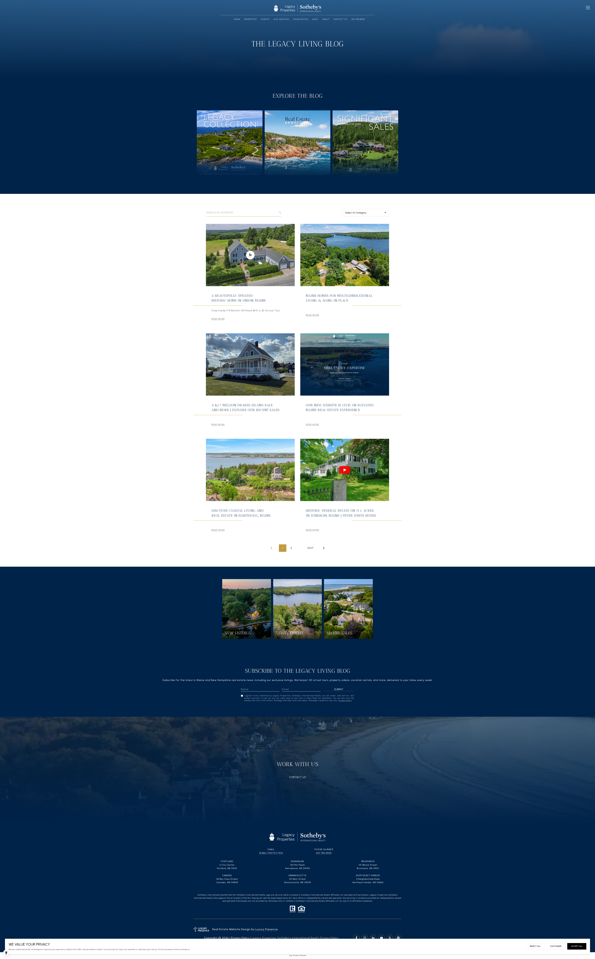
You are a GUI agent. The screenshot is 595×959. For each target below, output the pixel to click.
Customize (556, 946)
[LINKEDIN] (373, 938)
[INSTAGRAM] (365, 938)
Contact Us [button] (297, 777)
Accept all (576, 946)
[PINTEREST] (398, 938)
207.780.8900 (324, 853)
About (326, 19)
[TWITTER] (390, 938)
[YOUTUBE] (381, 938)
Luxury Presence (266, 929)
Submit (339, 689)
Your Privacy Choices (297, 955)
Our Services (281, 19)
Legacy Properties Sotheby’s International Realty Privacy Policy (294, 937)
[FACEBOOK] (356, 938)
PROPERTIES (250, 19)
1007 (310, 547)
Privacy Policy (345, 700)
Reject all (535, 946)
